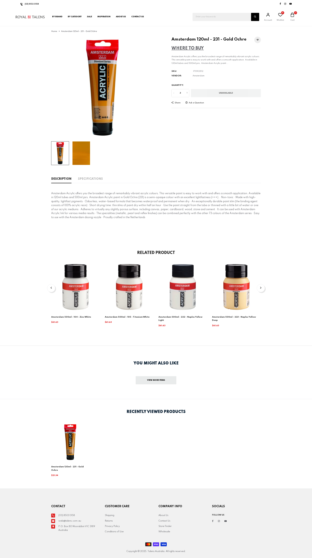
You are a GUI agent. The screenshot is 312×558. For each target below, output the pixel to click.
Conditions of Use (114, 531)
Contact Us (164, 521)
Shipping (109, 515)
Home (54, 31)
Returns (109, 521)
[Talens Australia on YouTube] (290, 4)
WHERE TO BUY (187, 48)
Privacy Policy (112, 526)
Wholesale (164, 531)
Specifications (90, 178)
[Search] (255, 17)
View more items (156, 380)
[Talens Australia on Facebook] (280, 4)
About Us (121, 17)
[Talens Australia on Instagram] (285, 4)
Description (61, 178)
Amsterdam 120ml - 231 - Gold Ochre (67, 468)
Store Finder (165, 526)
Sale (89, 17)
